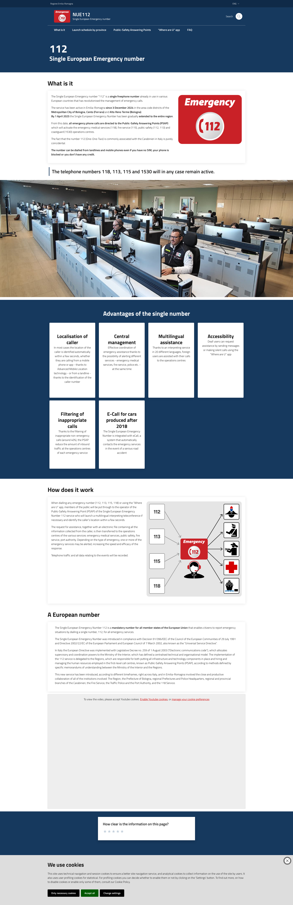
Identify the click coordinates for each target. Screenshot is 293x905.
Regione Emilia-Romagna (61, 3)
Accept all (90, 893)
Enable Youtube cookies (154, 699)
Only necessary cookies (63, 893)
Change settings (112, 893)
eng (235, 3)
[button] (239, 16)
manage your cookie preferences (190, 699)
